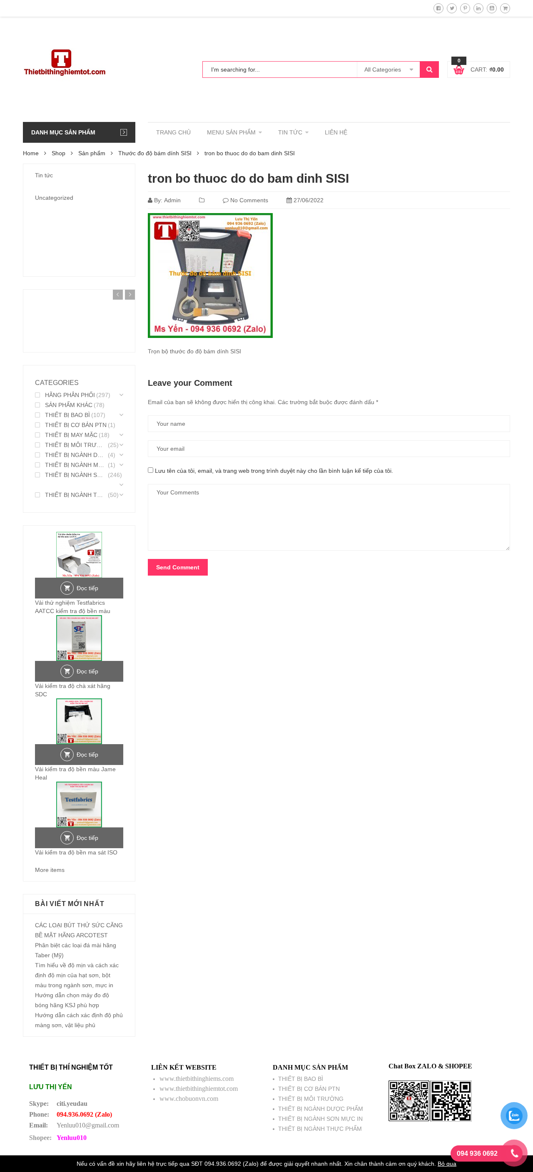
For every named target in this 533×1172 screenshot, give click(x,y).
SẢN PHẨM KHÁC (68, 405)
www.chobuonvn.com (188, 1098)
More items (50, 870)
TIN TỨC (290, 132)
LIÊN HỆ (336, 132)
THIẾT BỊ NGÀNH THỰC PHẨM (76, 495)
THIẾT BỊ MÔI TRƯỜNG (76, 445)
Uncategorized (54, 197)
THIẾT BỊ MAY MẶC (71, 435)
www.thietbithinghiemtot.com (198, 1088)
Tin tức (44, 175)
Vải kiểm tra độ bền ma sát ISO (76, 852)
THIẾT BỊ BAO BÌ (67, 415)
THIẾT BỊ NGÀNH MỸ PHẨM (76, 465)
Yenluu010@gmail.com (88, 1125)
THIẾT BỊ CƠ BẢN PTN (76, 425)
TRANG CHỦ (173, 132)
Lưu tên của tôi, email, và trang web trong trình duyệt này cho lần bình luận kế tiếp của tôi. (274, 470)
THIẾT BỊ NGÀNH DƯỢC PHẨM (76, 455)
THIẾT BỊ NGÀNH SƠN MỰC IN (76, 475)
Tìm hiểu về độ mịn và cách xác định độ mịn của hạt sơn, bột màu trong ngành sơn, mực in (77, 975)
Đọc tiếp (87, 588)
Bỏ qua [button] (447, 1163)
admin (172, 200)
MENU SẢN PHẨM (231, 132)
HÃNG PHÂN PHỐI (70, 395)
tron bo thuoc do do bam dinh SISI (248, 178)
